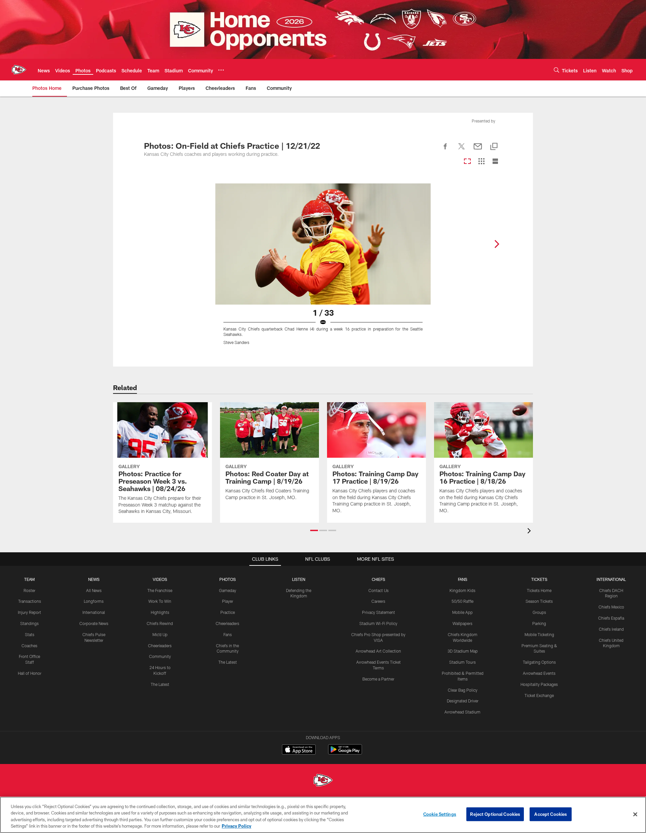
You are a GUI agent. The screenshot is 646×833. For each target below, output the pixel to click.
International (93, 612)
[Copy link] (494, 147)
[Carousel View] (467, 161)
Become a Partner (378, 678)
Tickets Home (539, 590)
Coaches (29, 645)
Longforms (94, 601)
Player (227, 601)
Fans (227, 634)
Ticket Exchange (539, 695)
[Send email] (477, 150)
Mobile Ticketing (539, 634)
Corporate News (93, 623)
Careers (378, 601)
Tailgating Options (539, 662)
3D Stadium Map (462, 651)
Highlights (160, 612)
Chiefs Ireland (611, 629)
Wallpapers (462, 623)
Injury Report (29, 612)
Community (160, 656)
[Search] (556, 69)
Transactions (29, 601)
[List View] (495, 161)
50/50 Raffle (462, 601)
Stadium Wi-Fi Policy (378, 623)
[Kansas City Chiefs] (323, 781)
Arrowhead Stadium (462, 711)
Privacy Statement (378, 612)
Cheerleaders (160, 645)
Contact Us (378, 590)
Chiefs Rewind (160, 623)
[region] (323, 815)
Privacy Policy (236, 826)
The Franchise (159, 590)
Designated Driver (462, 700)
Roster (29, 590)
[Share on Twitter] (461, 150)
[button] (314, 530)
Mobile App (462, 612)
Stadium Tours (462, 662)
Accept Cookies (550, 814)
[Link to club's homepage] (19, 70)
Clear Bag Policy (462, 690)
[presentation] (530, 531)
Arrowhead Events (539, 673)
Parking (539, 623)
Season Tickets (539, 601)
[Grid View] (481, 161)
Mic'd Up (160, 634)
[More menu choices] (221, 70)
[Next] (497, 244)
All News (94, 590)
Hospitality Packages (539, 684)
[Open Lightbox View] (323, 268)
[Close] (635, 814)
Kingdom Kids (462, 590)
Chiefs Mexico (611, 606)
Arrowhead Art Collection (378, 651)
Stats (29, 634)
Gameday (227, 590)
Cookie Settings (439, 814)
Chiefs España (611, 618)
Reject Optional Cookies (495, 814)
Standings (29, 623)
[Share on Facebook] (445, 150)
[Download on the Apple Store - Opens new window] (299, 750)
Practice (227, 612)
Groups (539, 612)
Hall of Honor (29, 673)
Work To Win (159, 601)
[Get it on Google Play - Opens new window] (345, 752)
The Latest (160, 684)
